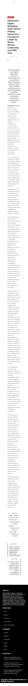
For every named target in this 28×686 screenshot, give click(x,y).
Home (5, 611)
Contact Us (6, 618)
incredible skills (13, 519)
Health (5, 646)
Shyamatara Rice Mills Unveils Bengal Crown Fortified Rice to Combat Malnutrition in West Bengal (13, 671)
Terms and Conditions (9, 625)
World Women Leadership (15, 535)
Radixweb (12, 526)
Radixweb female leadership (15, 529)
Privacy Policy (7, 621)
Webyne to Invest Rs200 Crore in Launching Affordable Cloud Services (13, 658)
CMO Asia (14, 513)
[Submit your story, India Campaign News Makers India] (14, 2)
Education (6, 636)
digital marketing (14, 515)
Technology (7, 639)
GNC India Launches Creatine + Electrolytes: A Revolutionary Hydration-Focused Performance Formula (13, 664)
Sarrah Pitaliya (13, 532)
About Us (6, 615)
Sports (5, 649)
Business (10, 17)
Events (5, 642)
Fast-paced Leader (14, 517)
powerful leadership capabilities (15, 522)
